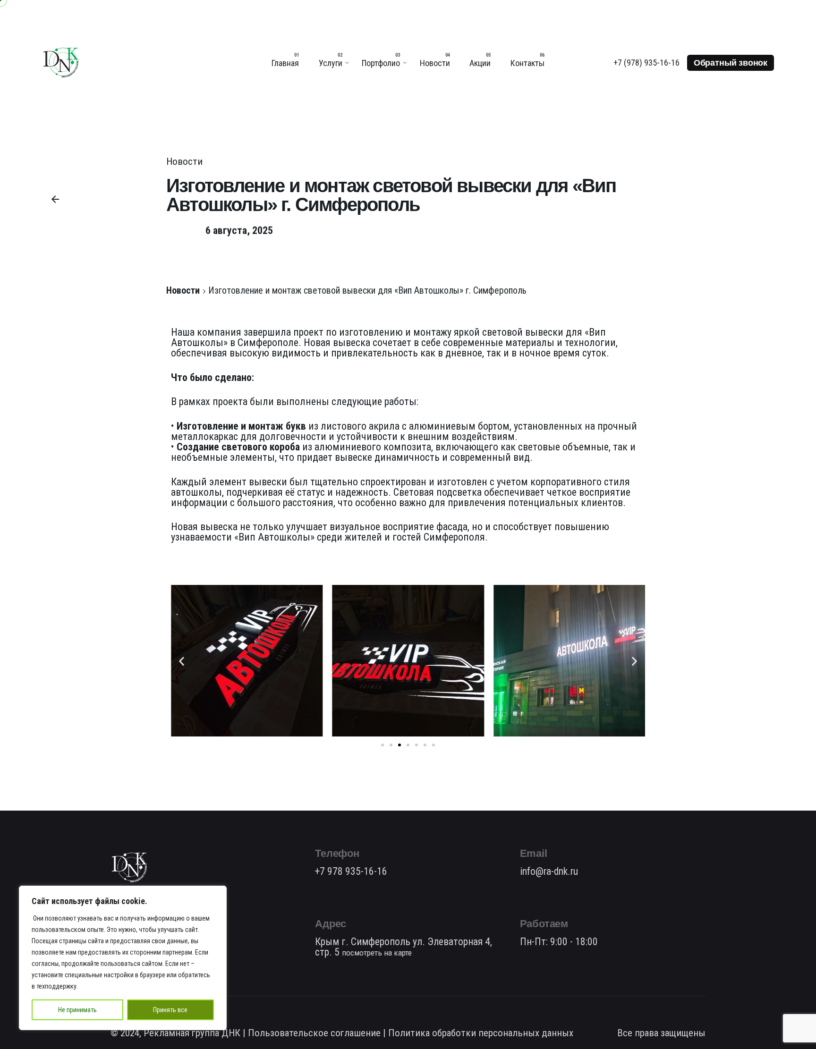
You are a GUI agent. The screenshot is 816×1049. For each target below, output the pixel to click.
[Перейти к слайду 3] (399, 745)
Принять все (170, 1010)
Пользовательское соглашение (314, 1033)
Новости (184, 161)
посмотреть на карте (377, 952)
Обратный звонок (730, 63)
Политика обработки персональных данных (480, 1033)
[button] (181, 661)
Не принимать (77, 1010)
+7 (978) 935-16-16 (646, 63)
